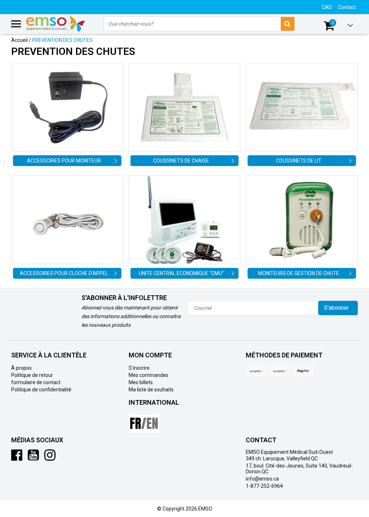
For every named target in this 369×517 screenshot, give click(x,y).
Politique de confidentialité (41, 389)
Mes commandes (148, 375)
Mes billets (141, 382)
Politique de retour (32, 375)
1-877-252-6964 (264, 486)
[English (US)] (144, 421)
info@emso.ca (262, 479)
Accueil (19, 40)
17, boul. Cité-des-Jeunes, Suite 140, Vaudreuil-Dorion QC (299, 468)
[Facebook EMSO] (16, 458)
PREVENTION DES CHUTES (62, 40)
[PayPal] (280, 370)
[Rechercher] (287, 24)
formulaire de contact (36, 382)
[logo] (56, 24)
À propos (21, 368)
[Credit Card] (256, 370)
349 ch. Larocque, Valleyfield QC (282, 458)
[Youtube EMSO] (33, 458)
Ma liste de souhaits (151, 389)
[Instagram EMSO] (49, 458)
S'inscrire (139, 368)
